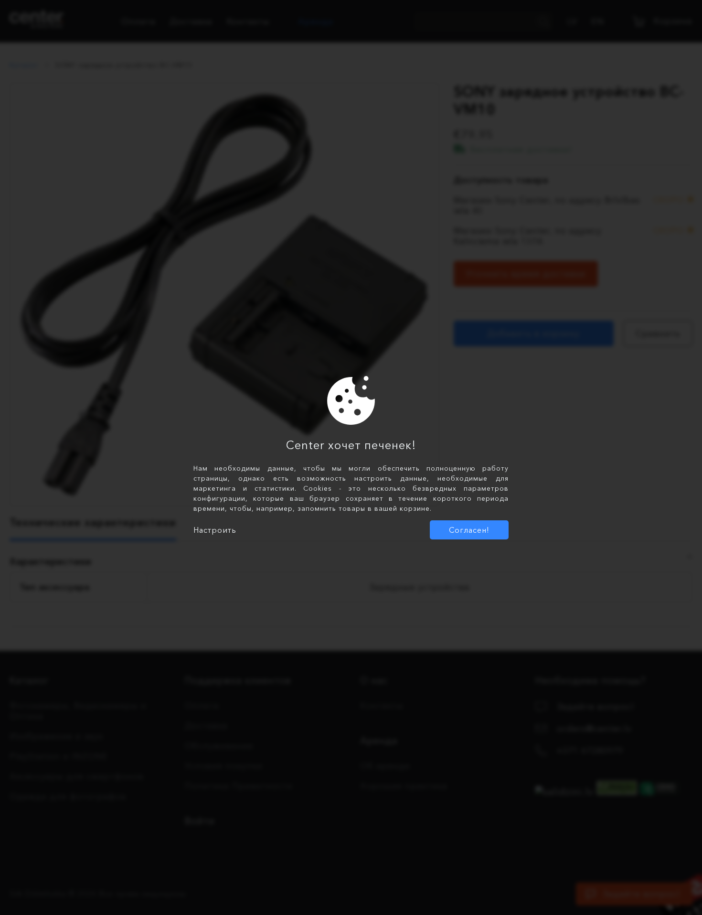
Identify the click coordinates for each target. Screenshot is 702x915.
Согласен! (469, 530)
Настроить (214, 530)
